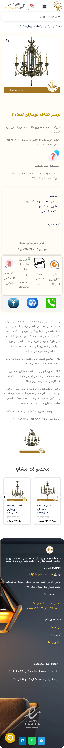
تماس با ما (54, 642)
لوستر (52, 26)
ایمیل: (57, 574)
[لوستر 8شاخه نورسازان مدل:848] (47, 491)
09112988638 (12, 8)
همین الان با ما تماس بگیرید (44, 604)
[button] (44, 6)
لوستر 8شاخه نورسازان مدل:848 (44, 509)
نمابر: (58, 595)
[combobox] (32, 16)
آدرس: (57, 582)
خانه (60, 26)
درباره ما (56, 627)
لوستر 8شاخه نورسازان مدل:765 (14, 509)
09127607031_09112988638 (44, 608)
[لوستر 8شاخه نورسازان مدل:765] (17, 491)
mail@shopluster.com (40, 574)
